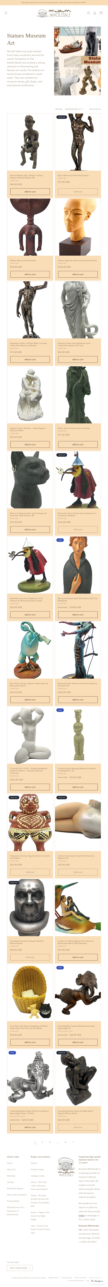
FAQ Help (11, 1176)
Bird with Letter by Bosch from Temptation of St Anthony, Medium (77, 514)
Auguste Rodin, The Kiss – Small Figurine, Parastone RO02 (28, 429)
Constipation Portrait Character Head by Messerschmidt (27, 942)
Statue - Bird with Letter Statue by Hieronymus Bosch (39, 1185)
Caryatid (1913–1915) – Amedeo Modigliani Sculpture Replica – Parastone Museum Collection (29, 770)
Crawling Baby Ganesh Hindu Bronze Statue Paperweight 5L (76, 1027)
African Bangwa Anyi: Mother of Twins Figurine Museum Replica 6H (26, 176)
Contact (10, 1182)
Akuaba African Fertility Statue (23, 260)
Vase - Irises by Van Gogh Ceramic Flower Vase (40, 1229)
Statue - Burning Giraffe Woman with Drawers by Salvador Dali (40, 1200)
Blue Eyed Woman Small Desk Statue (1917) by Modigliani (78, 599)
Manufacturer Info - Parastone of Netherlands (16, 1211)
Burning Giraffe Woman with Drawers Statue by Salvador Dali (77, 684)
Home (9, 1163)
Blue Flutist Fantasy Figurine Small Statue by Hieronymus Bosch (29, 684)
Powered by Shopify (39, 1278)
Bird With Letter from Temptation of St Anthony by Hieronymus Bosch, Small (26, 599)
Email (81, 1215)
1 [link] (35, 1142)
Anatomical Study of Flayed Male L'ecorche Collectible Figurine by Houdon (28, 344)
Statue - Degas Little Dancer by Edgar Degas (40, 1216)
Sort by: (58, 109)
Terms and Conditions (17, 1194)
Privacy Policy (13, 1201)
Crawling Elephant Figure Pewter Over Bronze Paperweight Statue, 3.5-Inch (29, 1112)
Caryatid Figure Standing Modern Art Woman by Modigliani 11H (77, 769)
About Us (11, 1169)
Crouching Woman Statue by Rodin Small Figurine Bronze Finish (75, 1112)
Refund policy (54, 1278)
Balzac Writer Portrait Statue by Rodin (74, 428)
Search (34, 1163)
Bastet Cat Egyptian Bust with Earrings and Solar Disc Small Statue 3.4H (28, 514)
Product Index (37, 1169)
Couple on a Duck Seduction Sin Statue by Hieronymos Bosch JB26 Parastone (76, 942)
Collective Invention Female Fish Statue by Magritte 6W (76, 857)
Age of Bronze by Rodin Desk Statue (73, 175)
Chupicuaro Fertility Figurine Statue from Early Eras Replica (30, 857)
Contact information (76, 1281)
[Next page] (73, 1142)
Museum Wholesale (24, 1278)
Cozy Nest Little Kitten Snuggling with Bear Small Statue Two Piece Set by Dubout (29, 1027)
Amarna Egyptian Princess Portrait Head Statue (77, 260)
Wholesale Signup (15, 1188)
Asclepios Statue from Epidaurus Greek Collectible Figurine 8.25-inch (74, 344)
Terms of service (81, 1278)
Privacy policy (67, 1278)
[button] (6, 13)
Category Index (38, 1176)
